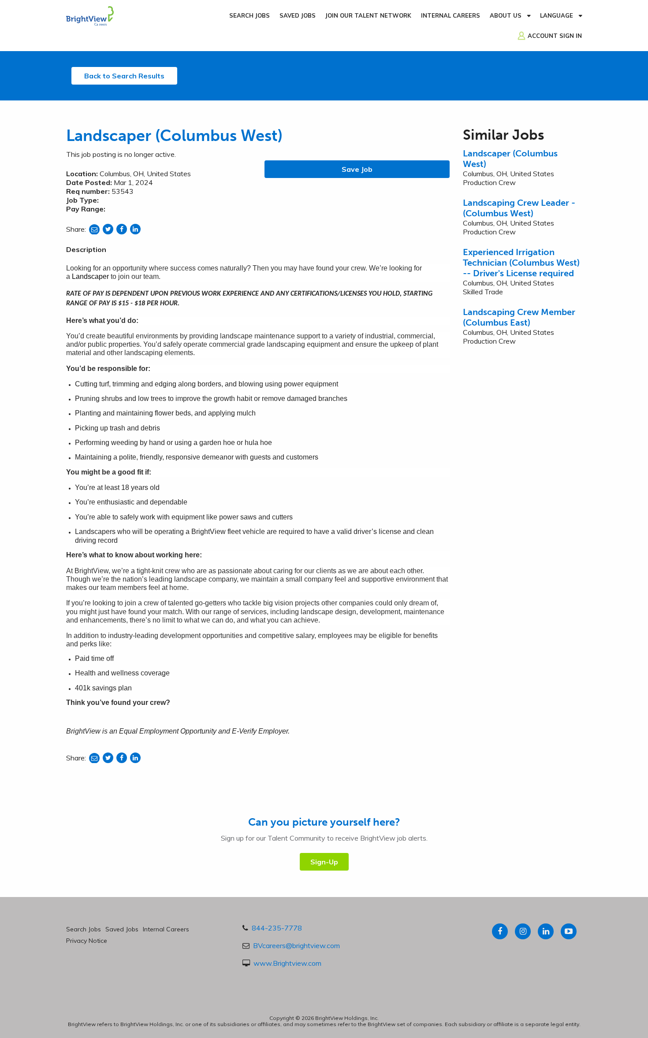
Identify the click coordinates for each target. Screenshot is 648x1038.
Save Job (357, 169)
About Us (505, 15)
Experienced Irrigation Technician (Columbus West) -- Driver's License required (521, 262)
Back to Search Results (124, 75)
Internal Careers (450, 15)
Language (556, 15)
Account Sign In (555, 35)
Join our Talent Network (368, 15)
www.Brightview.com (287, 963)
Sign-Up (324, 861)
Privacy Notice (86, 941)
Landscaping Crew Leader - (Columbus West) (519, 208)
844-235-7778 (277, 927)
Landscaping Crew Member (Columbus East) (519, 317)
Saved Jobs (297, 15)
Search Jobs (249, 15)
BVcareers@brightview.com (296, 945)
